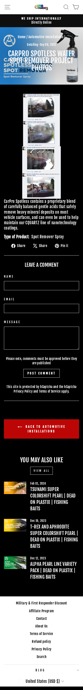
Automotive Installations (45, 37)
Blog (40, 670)
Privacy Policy (23, 391)
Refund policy (41, 641)
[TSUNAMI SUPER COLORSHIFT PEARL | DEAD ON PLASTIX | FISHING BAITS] (15, 488)
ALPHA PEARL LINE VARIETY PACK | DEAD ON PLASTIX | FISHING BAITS (53, 570)
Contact (41, 618)
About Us (41, 626)
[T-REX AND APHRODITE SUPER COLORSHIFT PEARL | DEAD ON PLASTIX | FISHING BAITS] (15, 525)
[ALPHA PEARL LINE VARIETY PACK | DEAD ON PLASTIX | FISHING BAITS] (15, 562)
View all (42, 470)
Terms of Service (50, 391)
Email (9, 299)
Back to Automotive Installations (44, 429)
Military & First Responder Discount (41, 603)
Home (22, 37)
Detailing (32, 44)
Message (12, 322)
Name (9, 276)
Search (41, 657)
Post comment (41, 373)
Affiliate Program (41, 611)
